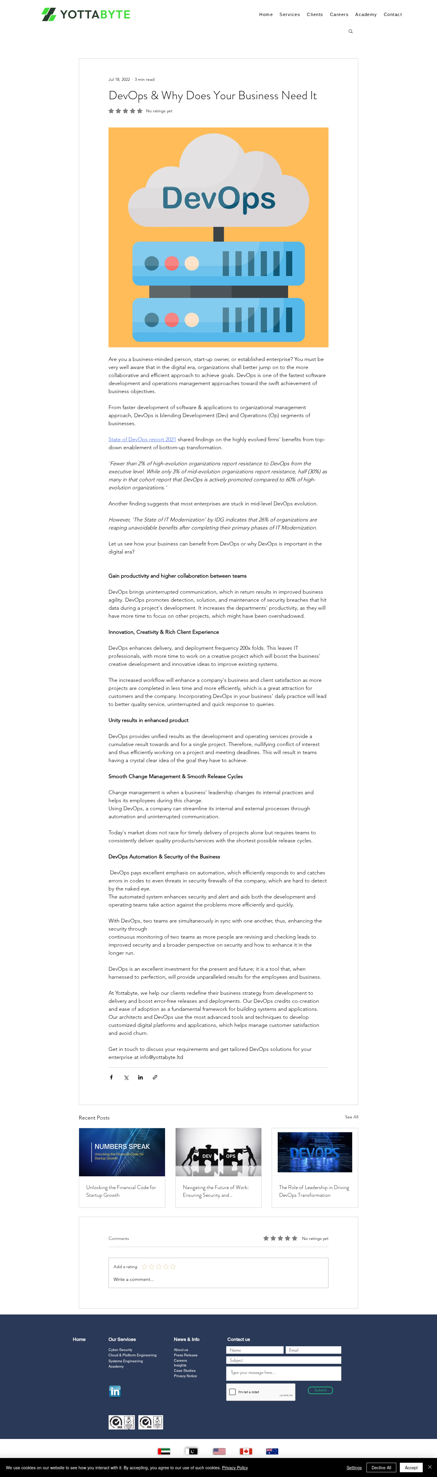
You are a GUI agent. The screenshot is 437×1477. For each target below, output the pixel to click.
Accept (411, 1467)
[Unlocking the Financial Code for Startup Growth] (122, 1152)
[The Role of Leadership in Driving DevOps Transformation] (315, 1152)
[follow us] (114, 1392)
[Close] (429, 1467)
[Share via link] (155, 1077)
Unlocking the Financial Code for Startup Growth (121, 1191)
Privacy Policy (235, 1467)
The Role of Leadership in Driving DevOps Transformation (314, 1191)
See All (351, 1117)
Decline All (381, 1467)
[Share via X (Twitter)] (126, 1077)
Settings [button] (354, 1467)
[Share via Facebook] (111, 1077)
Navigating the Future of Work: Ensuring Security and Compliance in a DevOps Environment (216, 1191)
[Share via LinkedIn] (140, 1077)
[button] (350, 31)
